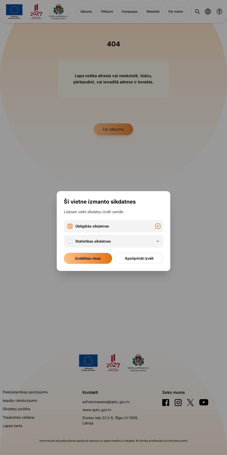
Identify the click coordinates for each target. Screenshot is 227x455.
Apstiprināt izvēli (139, 258)
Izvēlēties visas (88, 258)
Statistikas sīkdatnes (93, 241)
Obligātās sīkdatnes (92, 226)
